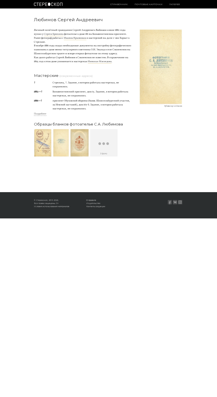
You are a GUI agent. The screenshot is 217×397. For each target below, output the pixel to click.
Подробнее (40, 114)
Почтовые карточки (148, 4)
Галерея (174, 4)
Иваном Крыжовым (75, 38)
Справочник (119, 4)
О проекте (91, 200)
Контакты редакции (95, 206)
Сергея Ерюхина (54, 34)
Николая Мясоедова (100, 61)
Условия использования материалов (51, 206)
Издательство (93, 203)
